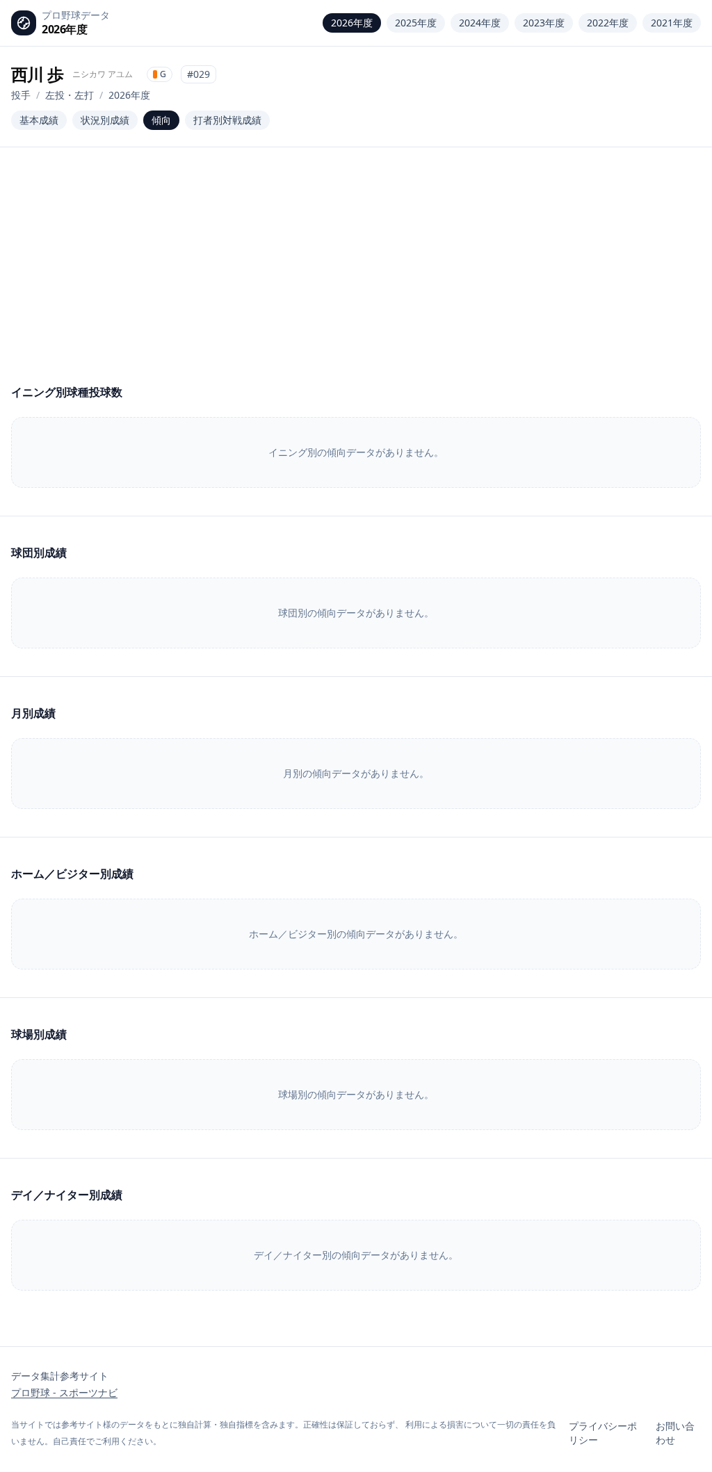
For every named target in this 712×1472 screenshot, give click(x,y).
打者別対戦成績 (227, 119)
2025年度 (416, 22)
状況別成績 (105, 119)
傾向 (161, 119)
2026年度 (352, 22)
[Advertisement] (356, 279)
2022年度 (608, 22)
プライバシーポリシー (603, 1432)
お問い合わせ (675, 1432)
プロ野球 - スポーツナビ (64, 1392)
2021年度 (672, 22)
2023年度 (544, 22)
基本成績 (38, 119)
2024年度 (480, 22)
